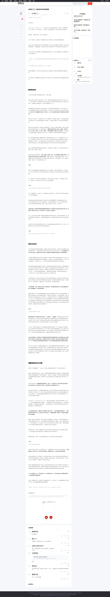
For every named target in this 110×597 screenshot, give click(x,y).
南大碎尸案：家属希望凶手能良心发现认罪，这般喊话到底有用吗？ (90, 81)
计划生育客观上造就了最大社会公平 (84, 77)
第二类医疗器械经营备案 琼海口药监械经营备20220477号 (56, 594)
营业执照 (68, 594)
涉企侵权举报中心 (73, 594)
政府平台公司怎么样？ (78, 16)
